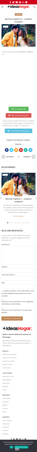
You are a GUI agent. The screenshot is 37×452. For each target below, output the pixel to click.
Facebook (5, 427)
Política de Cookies (21, 447)
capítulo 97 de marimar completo (18, 140)
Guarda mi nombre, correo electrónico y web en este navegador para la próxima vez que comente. (17, 293)
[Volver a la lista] (18, 156)
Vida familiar (6, 398)
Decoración (6, 383)
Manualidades (6, 380)
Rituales (4, 405)
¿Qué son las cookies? (9, 358)
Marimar (18, 14)
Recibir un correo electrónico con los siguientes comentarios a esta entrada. (17, 303)
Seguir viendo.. (18, 216)
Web (3, 283)
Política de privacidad (9, 354)
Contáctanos (6, 368)
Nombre (4, 267)
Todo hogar (7, 373)
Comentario (6, 244)
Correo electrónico (8, 275)
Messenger (6, 424)
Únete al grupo (7, 420)
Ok (11, 447)
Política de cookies (8, 361)
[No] (17, 449)
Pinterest (5, 430)
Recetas (5, 408)
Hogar (4, 390)
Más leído (6, 395)
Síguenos (5, 417)
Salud (4, 412)
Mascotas (5, 402)
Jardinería (5, 386)
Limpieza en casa (8, 376)
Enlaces (5, 351)
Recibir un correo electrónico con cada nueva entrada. (16, 311)
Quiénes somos (7, 364)
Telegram (5, 434)
